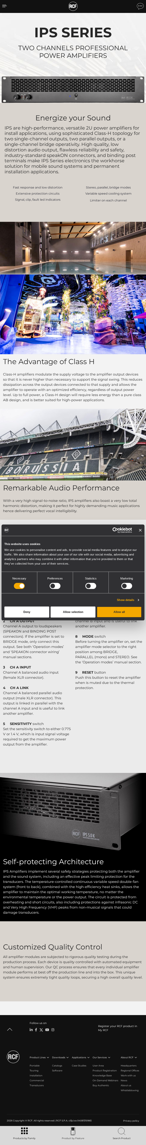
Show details (125, 600)
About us (126, 1085)
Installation (36, 1075)
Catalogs (57, 1065)
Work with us (128, 1075)
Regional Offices (130, 1070)
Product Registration (105, 1070)
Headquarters (128, 1065)
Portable (35, 1065)
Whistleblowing (130, 1090)
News (124, 1080)
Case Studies (79, 1065)
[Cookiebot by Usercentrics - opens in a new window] (115, 530)
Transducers (37, 1085)
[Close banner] (140, 530)
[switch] (55, 586)
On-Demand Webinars (105, 1080)
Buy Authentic (101, 1085)
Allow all (119, 611)
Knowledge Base (102, 1075)
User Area (98, 1065)
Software (57, 1070)
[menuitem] (130, 1121)
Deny (26, 611)
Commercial (37, 1080)
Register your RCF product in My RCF (117, 1028)
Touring (34, 1070)
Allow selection (73, 611)
